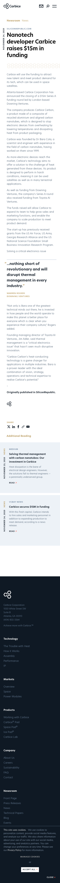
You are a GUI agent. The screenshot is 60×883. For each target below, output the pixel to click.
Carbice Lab (11, 737)
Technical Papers (13, 813)
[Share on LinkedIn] (14, 427)
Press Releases (12, 803)
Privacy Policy (14, 850)
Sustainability (11, 768)
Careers (8, 763)
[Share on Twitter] (9, 427)
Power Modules (13, 696)
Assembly (9, 656)
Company (9, 750)
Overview (9, 687)
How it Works (11, 651)
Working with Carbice (16, 717)
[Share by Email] (28, 426)
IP (5, 666)
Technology (11, 639)
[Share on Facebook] (18, 427)
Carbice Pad (11, 722)
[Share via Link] (23, 427)
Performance (11, 661)
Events (7, 823)
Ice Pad (9, 732)
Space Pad (11, 727)
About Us (9, 758)
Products (9, 710)
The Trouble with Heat (17, 646)
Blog (6, 818)
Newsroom (13, 21)
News (25, 21)
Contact (8, 777)
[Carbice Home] (10, 8)
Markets (9, 679)
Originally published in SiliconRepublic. (31, 392)
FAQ (6, 773)
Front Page (10, 798)
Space (7, 692)
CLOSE (50, 877)
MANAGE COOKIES (30, 857)
